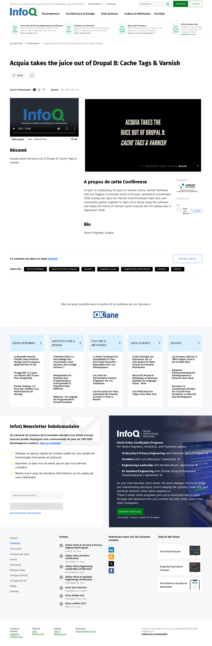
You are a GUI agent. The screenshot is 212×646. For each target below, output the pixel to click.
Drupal (178, 269)
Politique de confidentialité (154, 634)
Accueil (13, 538)
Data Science (109, 13)
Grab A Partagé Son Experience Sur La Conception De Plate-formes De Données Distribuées (144, 362)
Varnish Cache (108, 269)
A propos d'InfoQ (19, 575)
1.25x (67, 90)
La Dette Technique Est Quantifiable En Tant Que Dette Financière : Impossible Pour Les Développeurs (105, 362)
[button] (36, 506)
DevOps (159, 13)
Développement (35, 269)
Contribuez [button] (111, 4)
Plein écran (44, 90)
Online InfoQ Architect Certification (77, 557)
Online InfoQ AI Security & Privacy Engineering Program (83, 546)
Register (180, 4)
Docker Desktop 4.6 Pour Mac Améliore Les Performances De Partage (26, 390)
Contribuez (15, 564)
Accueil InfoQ (16, 43)
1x (62, 90)
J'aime (20, 75)
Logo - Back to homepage (23, 12)
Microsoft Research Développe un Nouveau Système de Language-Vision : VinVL (145, 379)
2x (77, 90)
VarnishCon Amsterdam (137, 269)
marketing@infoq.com (86, 631)
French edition (94, 4)
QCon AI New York (74, 595)
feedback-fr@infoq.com (16, 635)
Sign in (196, 4)
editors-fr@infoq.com (60, 632)
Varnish (53, 258)
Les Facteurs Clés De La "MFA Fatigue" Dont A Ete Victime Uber (184, 359)
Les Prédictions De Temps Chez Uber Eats (144, 393)
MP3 (30, 139)
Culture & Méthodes (138, 13)
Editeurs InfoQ (17, 570)
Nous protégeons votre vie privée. (25, 513)
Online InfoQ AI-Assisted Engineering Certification (78, 578)
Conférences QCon (20, 554)
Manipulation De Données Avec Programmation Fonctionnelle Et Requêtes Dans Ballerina (62, 382)
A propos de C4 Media (18, 583)
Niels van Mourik (186, 211)
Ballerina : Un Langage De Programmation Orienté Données (65, 399)
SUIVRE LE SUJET (188, 259)
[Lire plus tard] (32, 75)
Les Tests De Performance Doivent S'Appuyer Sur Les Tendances (104, 379)
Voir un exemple (50, 443)
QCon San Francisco (76, 587)
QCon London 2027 (75, 603)
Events (13, 559)
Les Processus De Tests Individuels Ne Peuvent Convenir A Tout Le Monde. (105, 395)
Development (50, 13)
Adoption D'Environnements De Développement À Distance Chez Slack (183, 374)
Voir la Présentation (20, 89)
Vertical (34, 90)
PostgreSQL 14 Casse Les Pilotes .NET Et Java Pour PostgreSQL (26, 375)
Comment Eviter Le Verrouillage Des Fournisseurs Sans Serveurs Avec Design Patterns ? (65, 362)
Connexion (16, 548)
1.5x (72, 90)
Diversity (14, 591)
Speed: (55, 89)
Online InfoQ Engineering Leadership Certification (78, 567)
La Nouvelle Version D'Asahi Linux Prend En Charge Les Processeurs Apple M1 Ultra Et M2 (27, 360)
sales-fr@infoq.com (38, 632)
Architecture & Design (80, 13)
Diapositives (40, 139)
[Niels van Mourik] (179, 210)
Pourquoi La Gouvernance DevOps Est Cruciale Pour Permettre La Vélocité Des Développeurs (184, 391)
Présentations (33, 43)
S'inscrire (15, 543)
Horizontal (39, 90)
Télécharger (17, 139)
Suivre (196, 211)
